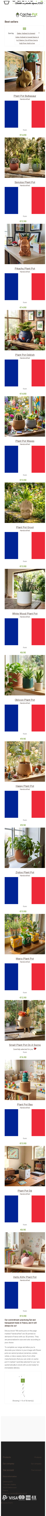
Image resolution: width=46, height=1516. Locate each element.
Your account (8, 1470)
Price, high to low (29, 43)
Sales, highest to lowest (26, 33)
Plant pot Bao (25, 1104)
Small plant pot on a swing (25, 1045)
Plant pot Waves (24, 441)
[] (23, 1377)
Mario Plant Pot (25, 958)
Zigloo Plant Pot (25, 872)
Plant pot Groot (25, 527)
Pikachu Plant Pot (25, 268)
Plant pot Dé (25, 1190)
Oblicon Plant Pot (25, 699)
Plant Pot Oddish (25, 354)
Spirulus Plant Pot (25, 182)
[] (23, 1396)
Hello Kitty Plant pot (25, 1277)
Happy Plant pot (25, 786)
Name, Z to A (24, 40)
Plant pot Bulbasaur (25, 96)
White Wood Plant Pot (25, 613)
